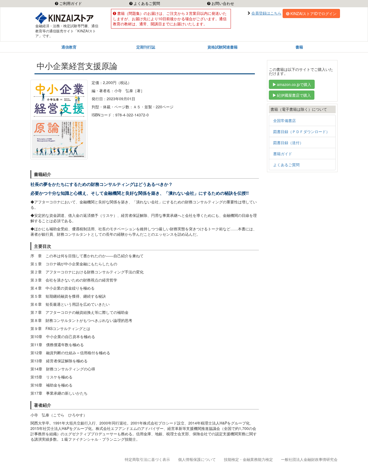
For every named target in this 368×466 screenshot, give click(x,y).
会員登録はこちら (266, 13)
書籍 (299, 47)
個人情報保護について (197, 459)
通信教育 (69, 47)
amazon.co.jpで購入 (294, 84)
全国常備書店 (284, 120)
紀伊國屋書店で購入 (294, 95)
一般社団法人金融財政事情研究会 (309, 459)
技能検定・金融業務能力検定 (248, 459)
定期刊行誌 (145, 47)
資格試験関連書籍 (222, 47)
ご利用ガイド (70, 3)
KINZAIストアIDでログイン (313, 13)
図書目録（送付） (288, 142)
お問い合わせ (222, 3)
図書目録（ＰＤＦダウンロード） (301, 131)
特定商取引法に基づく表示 (147, 459)
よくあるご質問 (146, 3)
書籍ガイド (282, 153)
